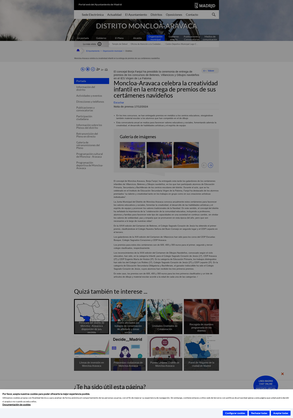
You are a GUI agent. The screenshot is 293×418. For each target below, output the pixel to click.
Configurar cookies (235, 413)
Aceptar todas (280, 413)
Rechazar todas (259, 413)
